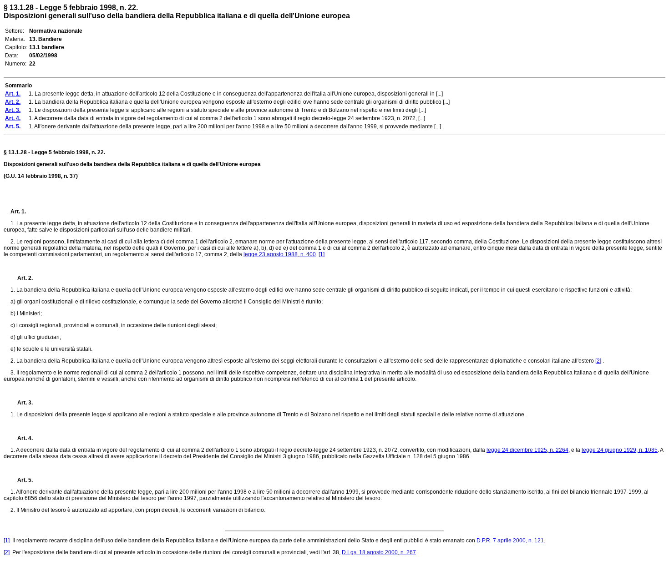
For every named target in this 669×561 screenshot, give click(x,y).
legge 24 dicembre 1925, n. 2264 (527, 450)
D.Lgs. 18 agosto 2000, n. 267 (379, 552)
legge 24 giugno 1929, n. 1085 (620, 450)
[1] (321, 254)
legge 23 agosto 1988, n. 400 (279, 254)
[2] (598, 361)
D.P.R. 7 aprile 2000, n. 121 (510, 540)
